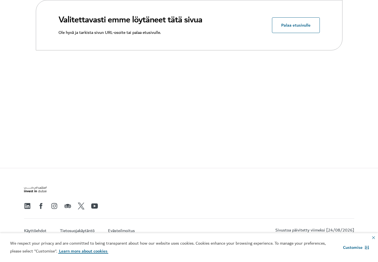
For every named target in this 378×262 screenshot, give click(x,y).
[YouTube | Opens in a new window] (94, 206)
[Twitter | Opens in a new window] (81, 206)
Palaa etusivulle (296, 25)
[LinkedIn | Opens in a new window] (27, 206)
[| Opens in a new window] (54, 206)
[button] (356, 247)
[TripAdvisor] (67, 206)
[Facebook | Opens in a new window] (40, 206)
